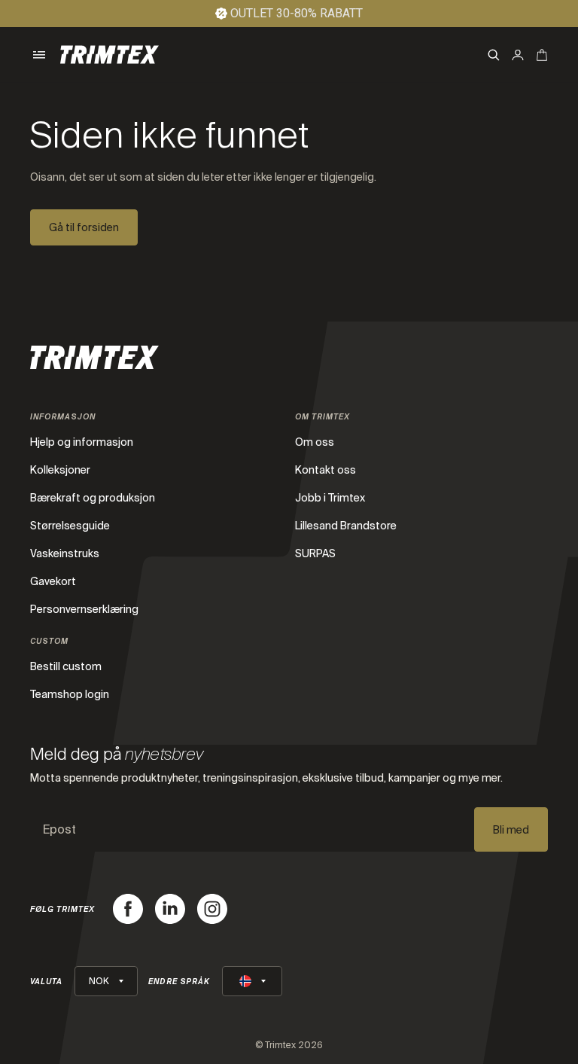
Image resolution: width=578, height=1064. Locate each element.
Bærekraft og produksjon (92, 498)
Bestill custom (66, 666)
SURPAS (315, 553)
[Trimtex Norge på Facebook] (128, 909)
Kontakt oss (325, 470)
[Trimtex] (109, 54)
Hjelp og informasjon (81, 442)
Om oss (314, 442)
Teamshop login (69, 694)
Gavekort (53, 581)
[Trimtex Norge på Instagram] (212, 909)
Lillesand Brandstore (346, 525)
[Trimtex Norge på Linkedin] (170, 909)
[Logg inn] (518, 55)
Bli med (511, 830)
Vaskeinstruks (64, 553)
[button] (39, 55)
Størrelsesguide (70, 525)
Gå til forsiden (84, 227)
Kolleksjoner (60, 470)
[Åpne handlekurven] (542, 55)
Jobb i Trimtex (330, 498)
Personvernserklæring (84, 609)
